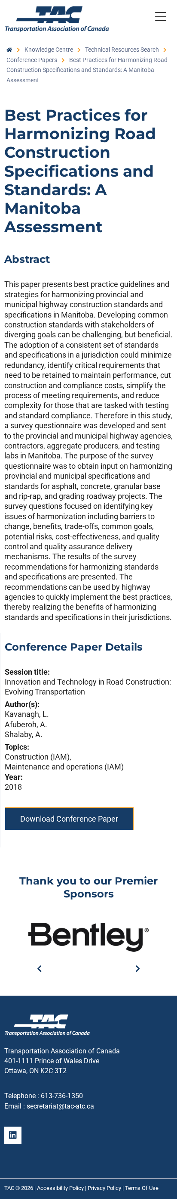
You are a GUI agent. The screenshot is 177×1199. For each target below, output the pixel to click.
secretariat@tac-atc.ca (60, 1106)
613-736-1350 (62, 1096)
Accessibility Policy (60, 1188)
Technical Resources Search (122, 49)
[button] (160, 18)
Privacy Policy (104, 1188)
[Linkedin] (12, 1135)
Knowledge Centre (48, 49)
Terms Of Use (142, 1188)
